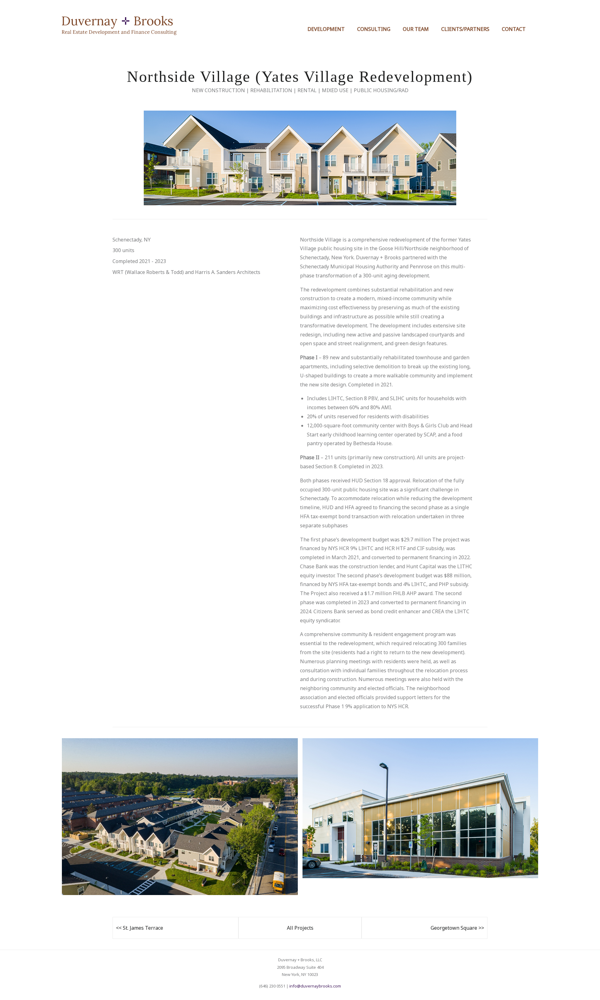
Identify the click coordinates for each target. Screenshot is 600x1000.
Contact (514, 29)
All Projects (300, 927)
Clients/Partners (465, 29)
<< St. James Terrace (139, 927)
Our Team (416, 29)
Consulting (373, 29)
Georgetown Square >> (457, 927)
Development (326, 29)
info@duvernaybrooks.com (315, 986)
